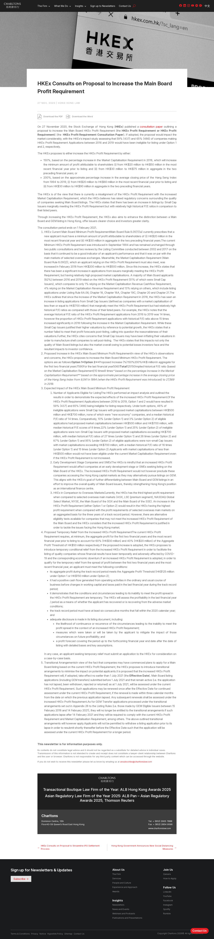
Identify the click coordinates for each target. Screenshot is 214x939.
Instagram (168, 905)
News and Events (120, 909)
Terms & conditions (20, 933)
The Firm (42, 6)
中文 (207, 6)
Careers (167, 874)
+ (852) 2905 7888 (162, 821)
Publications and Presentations (127, 918)
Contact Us (125, 6)
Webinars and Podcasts (123, 913)
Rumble (167, 913)
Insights (79, 6)
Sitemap (68, 933)
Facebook (168, 900)
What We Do (61, 6)
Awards (115, 891)
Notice (42, 933)
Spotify (166, 909)
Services (116, 878)
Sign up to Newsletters (102, 6)
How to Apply (169, 878)
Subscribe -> (21, 879)
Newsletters (118, 905)
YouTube (167, 896)
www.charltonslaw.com (159, 828)
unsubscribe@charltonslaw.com (136, 761)
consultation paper (151, 126)
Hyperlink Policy (55, 933)
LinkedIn (167, 892)
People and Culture (121, 883)
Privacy (34, 933)
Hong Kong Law (69, 103)
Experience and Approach (124, 887)
